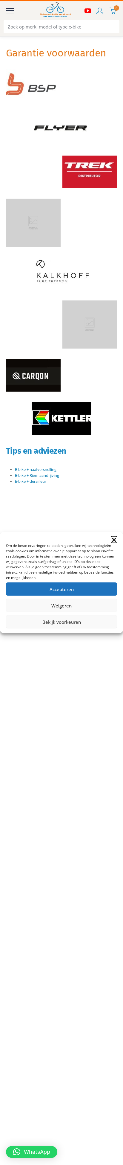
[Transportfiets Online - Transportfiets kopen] (55, 10)
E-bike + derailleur (30, 481)
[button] (114, 539)
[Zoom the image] (33, 72)
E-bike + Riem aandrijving (37, 475)
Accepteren (62, 589)
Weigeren (61, 605)
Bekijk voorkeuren (61, 622)
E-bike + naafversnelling (35, 469)
